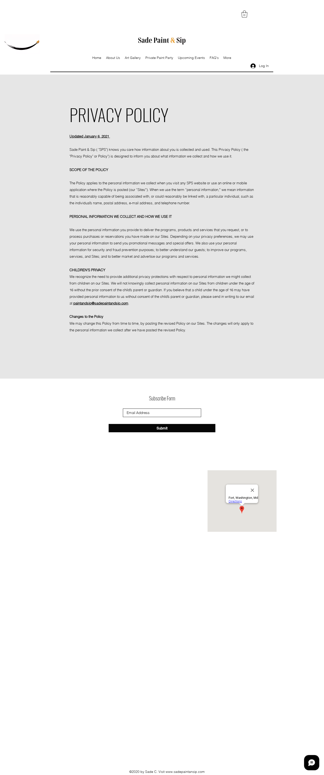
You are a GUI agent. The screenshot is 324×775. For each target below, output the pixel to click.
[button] (244, 14)
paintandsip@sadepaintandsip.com (100, 303)
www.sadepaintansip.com (185, 772)
